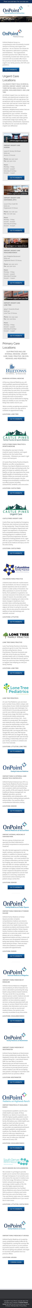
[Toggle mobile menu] (28, 6)
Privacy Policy (23, 1305)
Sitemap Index (15, 1305)
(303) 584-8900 (12, 1)
